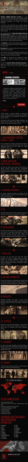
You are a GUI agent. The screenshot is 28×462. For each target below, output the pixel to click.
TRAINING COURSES (12, 77)
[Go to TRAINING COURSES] (14, 82)
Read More (4, 100)
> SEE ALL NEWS (21, 104)
